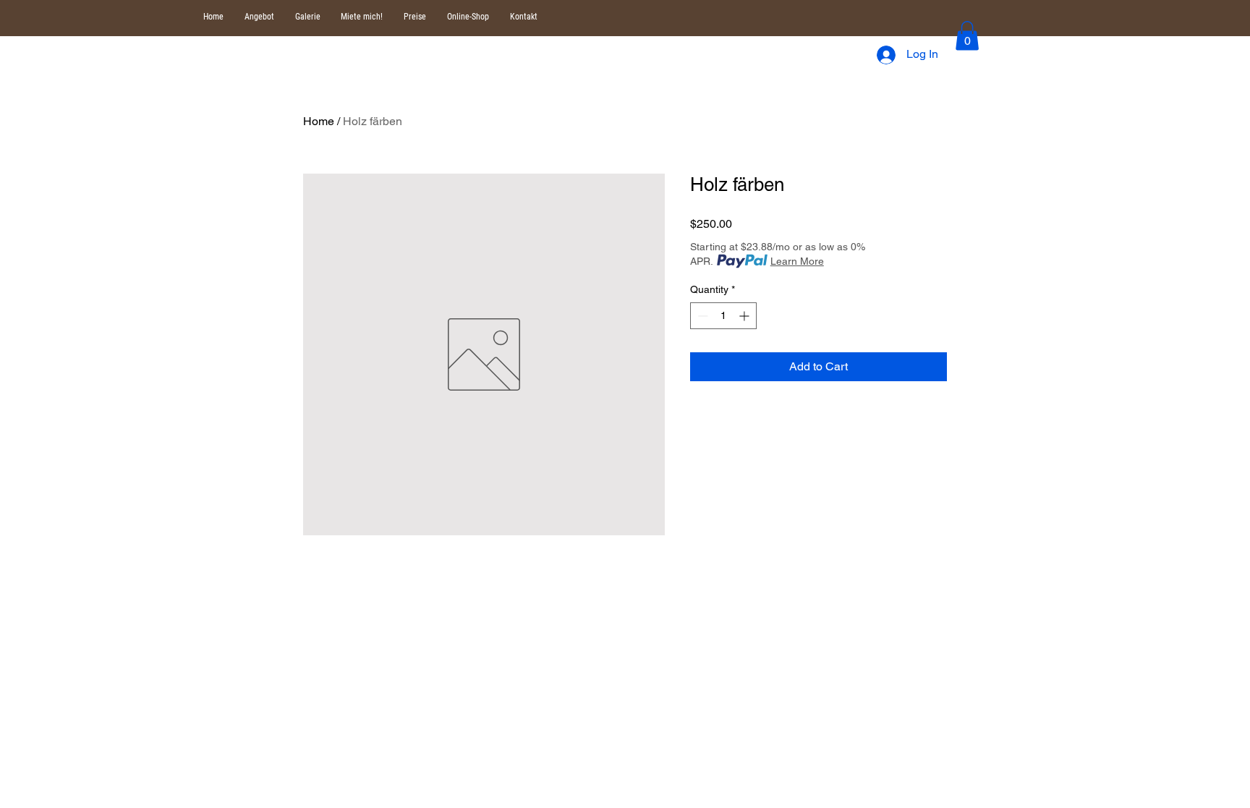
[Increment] (745, 315)
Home (318, 121)
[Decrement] (701, 315)
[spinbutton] (723, 315)
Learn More (797, 261)
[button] (967, 36)
